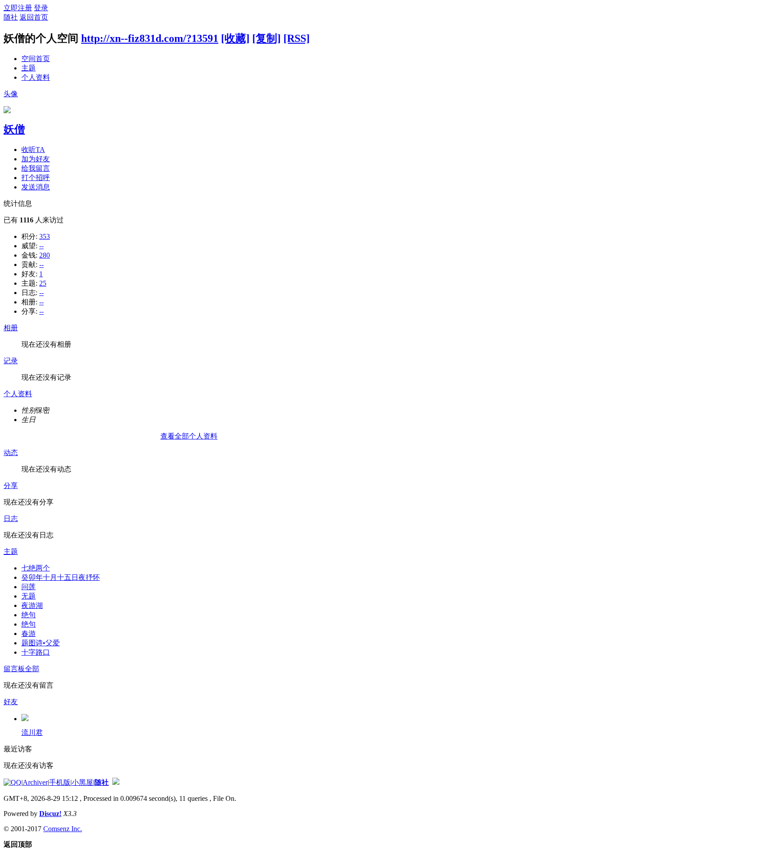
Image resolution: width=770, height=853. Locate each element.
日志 (11, 518)
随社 (11, 17)
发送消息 (35, 187)
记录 (11, 361)
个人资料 (35, 77)
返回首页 (34, 17)
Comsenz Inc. (62, 828)
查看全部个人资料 (188, 436)
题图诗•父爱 (40, 643)
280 (44, 255)
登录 (41, 8)
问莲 (28, 587)
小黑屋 (82, 782)
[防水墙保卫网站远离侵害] (115, 782)
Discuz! (50, 813)
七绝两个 (35, 568)
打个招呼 (35, 177)
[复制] (266, 38)
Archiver (35, 782)
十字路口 (35, 652)
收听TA (33, 149)
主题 (28, 68)
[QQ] (12, 782)
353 (44, 236)
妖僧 (14, 129)
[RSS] (296, 38)
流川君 (32, 732)
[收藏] (235, 38)
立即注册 (18, 8)
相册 (11, 328)
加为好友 (35, 159)
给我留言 (35, 168)
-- (41, 246)
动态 (11, 452)
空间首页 (35, 58)
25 (42, 283)
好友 (11, 701)
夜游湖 (32, 605)
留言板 (14, 669)
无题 (28, 596)
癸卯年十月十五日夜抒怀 (60, 577)
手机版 (59, 782)
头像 (11, 94)
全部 (32, 669)
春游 (28, 633)
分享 (11, 485)
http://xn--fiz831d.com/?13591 (149, 38)
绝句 (28, 615)
